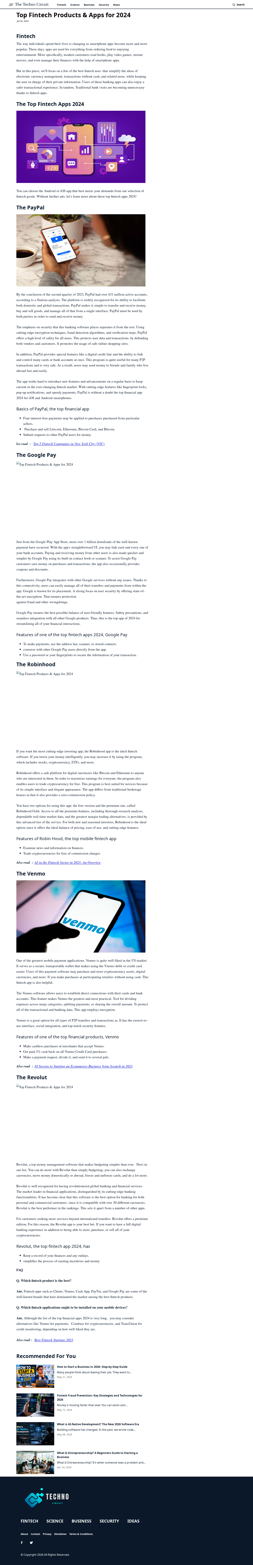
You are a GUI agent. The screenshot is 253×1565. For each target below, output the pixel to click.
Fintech (61, 4)
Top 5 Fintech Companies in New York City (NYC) (69, 443)
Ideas (116, 4)
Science (75, 4)
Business (89, 4)
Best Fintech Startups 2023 (53, 1339)
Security (104, 4)
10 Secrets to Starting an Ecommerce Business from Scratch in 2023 (83, 1066)
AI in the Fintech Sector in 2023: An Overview (67, 862)
